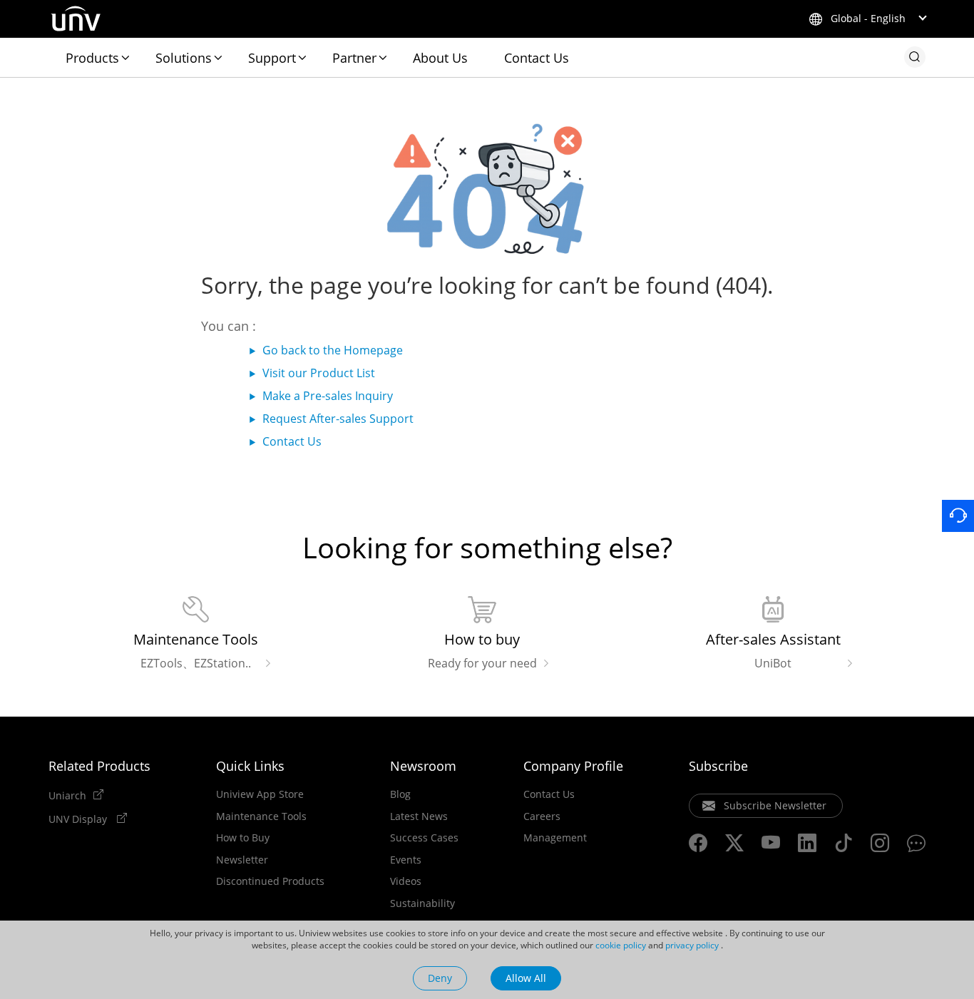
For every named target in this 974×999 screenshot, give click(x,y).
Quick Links (250, 765)
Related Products (99, 765)
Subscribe (718, 765)
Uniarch (67, 795)
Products (92, 57)
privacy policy (692, 945)
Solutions (183, 57)
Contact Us (536, 57)
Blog (400, 794)
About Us (440, 57)
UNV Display (79, 818)
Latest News (419, 816)
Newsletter (242, 860)
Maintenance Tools (261, 816)
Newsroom (423, 765)
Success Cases (424, 838)
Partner (354, 57)
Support (272, 57)
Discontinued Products (270, 881)
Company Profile (573, 765)
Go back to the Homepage (332, 350)
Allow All (526, 978)
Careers (541, 816)
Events (405, 860)
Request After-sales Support (338, 418)
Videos (405, 881)
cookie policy (620, 945)
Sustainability (422, 903)
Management (555, 838)
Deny (440, 978)
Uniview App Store (260, 794)
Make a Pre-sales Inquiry (327, 396)
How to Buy (243, 838)
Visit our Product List (318, 373)
